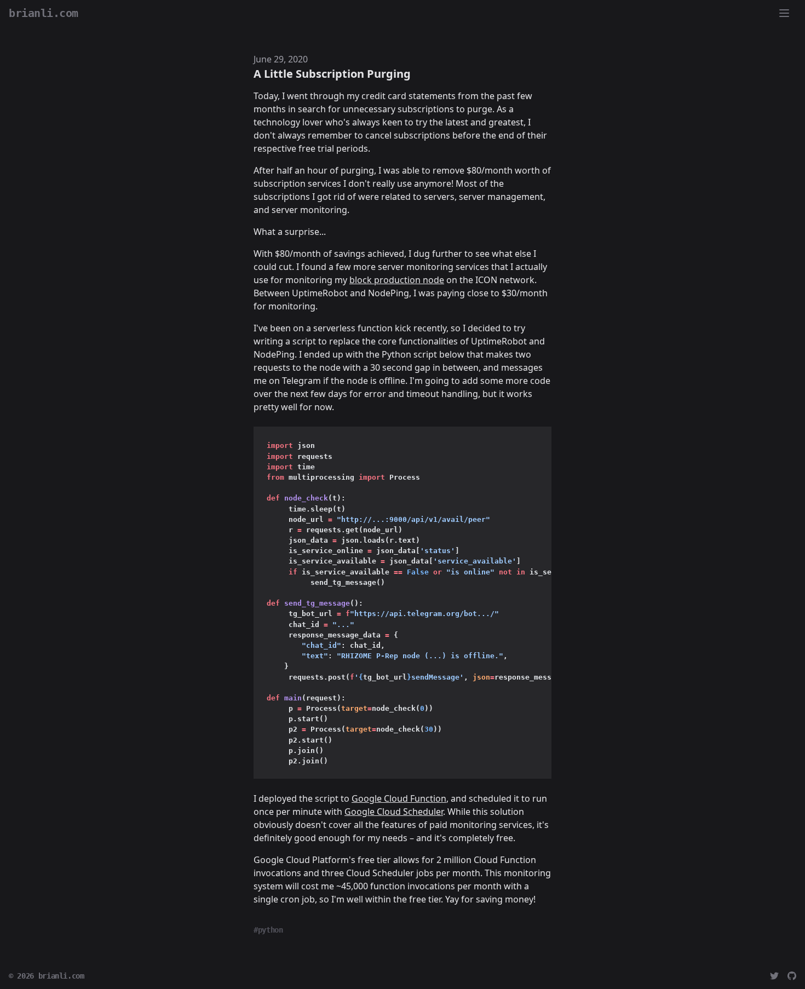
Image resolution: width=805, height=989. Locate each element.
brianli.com (61, 975)
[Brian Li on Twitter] (774, 975)
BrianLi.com (43, 13)
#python (268, 929)
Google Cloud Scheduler (393, 812)
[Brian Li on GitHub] (791, 975)
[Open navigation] (784, 13)
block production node (396, 280)
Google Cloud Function (399, 798)
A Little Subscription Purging (332, 73)
